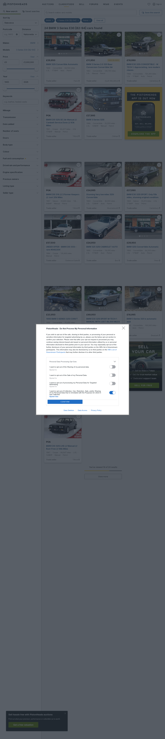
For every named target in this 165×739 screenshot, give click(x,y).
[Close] (124, 329)
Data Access (82, 410)
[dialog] (82, 369)
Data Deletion (69, 410)
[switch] (112, 366)
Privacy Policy (96, 410)
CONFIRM (65, 402)
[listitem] (82, 361)
